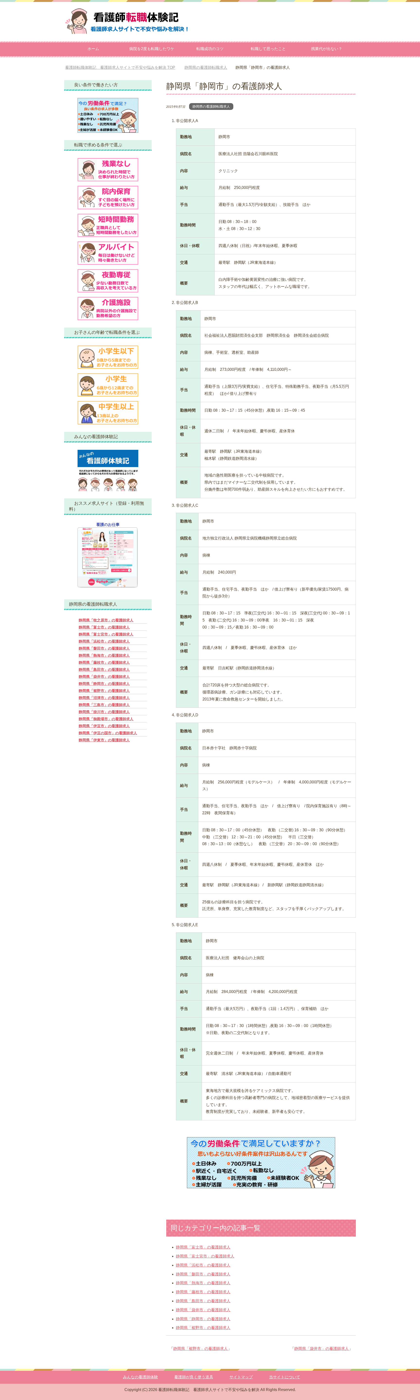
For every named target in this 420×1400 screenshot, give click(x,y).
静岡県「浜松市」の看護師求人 (203, 1265)
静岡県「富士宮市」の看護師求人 (205, 1256)
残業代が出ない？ (326, 49)
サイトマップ (241, 1377)
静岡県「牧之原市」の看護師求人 (106, 620)
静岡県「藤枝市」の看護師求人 (203, 1292)
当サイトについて (284, 1377)
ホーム (93, 49)
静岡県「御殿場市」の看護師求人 (106, 719)
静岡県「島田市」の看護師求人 (203, 1301)
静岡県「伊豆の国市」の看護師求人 (108, 733)
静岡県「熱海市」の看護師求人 (203, 1283)
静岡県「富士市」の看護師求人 (203, 1247)
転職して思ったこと (268, 49)
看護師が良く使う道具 (193, 1377)
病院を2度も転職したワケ (151, 49)
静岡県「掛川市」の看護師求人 (104, 712)
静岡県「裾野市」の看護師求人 (203, 1328)
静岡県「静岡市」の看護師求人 (203, 1319)
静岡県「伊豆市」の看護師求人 (104, 726)
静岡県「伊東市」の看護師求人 (104, 740)
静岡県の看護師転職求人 (211, 106)
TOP (124, 67)
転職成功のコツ (210, 49)
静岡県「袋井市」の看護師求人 (203, 1310)
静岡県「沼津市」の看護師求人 (104, 698)
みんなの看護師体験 (140, 1377)
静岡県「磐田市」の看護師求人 (203, 1274)
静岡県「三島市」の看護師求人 (104, 705)
